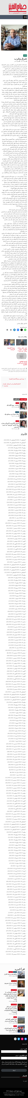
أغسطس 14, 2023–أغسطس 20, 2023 (15, 827)
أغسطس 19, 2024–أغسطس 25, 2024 (15, 694)
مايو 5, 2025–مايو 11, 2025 (18, 606)
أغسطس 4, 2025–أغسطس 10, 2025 (16, 572)
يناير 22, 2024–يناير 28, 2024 (18, 767)
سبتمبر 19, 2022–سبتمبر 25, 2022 (16, 951)
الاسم (23, 1049)
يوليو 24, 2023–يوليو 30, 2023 (17, 834)
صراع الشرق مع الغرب (7, 369)
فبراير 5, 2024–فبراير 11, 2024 (17, 762)
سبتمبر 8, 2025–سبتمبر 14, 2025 (17, 559)
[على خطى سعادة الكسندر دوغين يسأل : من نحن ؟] (21, 342)
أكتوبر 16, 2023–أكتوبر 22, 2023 (17, 803)
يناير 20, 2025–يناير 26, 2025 (18, 642)
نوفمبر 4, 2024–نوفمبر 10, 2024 (17, 666)
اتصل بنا (25, 1081)
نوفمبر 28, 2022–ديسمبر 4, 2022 (17, 925)
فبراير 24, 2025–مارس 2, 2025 (17, 629)
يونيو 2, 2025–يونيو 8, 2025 (18, 595)
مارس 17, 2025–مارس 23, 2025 (17, 621)
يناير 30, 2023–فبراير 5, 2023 (18, 899)
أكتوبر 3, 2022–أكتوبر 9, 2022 (18, 946)
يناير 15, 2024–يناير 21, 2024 (18, 769)
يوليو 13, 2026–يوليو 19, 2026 (17, 450)
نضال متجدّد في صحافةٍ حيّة (12, 414)
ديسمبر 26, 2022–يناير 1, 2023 (17, 912)
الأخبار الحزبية (13, 990)
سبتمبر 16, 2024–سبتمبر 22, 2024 (16, 684)
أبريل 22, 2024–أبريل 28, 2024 (17, 733)
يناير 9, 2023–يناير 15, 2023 (18, 907)
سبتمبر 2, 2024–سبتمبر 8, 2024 (17, 689)
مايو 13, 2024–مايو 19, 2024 (18, 728)
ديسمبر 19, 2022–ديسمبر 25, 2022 (16, 917)
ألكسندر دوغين (22, 368)
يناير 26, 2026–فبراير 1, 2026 (18, 510)
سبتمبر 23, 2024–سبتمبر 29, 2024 (16, 681)
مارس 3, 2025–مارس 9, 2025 (17, 627)
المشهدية (10, 971)
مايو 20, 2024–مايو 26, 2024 (18, 725)
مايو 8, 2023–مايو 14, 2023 (18, 863)
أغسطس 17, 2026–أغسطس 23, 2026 (15, 440)
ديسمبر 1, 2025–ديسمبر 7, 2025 (17, 528)
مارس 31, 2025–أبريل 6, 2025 (17, 616)
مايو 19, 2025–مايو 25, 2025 (18, 601)
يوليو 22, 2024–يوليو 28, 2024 (17, 705)
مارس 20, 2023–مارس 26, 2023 (17, 881)
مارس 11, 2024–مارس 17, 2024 (17, 749)
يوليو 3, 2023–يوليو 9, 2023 (18, 842)
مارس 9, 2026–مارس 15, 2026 (17, 494)
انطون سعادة (22, 369)
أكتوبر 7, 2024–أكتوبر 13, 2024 (17, 676)
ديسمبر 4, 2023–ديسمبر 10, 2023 (17, 785)
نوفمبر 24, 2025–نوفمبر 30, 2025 (17, 531)
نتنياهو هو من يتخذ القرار (10, 974)
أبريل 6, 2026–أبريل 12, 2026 (18, 484)
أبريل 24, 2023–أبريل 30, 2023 (17, 868)
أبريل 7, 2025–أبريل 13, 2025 (18, 614)
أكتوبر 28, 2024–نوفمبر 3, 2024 (17, 668)
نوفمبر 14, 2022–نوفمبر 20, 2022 (17, 930)
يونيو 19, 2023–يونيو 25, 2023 (18, 847)
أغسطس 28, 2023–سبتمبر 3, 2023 (16, 821)
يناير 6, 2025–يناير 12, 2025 (18, 647)
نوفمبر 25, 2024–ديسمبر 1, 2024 (17, 658)
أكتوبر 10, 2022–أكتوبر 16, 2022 (17, 943)
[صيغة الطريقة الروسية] (9, 342)
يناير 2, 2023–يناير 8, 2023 (18, 910)
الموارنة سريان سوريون (10, 983)
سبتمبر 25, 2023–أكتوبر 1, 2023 (17, 811)
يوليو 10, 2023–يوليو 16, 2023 (17, 840)
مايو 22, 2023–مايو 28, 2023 (18, 858)
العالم (25, 55)
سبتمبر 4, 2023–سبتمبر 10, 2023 (17, 819)
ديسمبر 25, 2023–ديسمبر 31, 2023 (16, 777)
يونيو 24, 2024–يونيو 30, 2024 (18, 715)
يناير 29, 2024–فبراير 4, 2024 (18, 764)
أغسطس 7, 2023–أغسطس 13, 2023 (16, 829)
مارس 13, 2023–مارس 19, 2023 (17, 884)
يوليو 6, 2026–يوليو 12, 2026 (18, 453)
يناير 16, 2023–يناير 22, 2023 (18, 904)
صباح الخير (13, 369)
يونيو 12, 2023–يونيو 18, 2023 (18, 850)
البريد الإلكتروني (21, 1055)
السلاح (6, 368)
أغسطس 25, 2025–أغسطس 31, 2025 (15, 564)
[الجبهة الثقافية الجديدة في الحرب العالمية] (21, 356)
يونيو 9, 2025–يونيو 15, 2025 (18, 593)
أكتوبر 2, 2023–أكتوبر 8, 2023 (18, 808)
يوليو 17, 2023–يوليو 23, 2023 (17, 837)
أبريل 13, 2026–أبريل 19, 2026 (17, 481)
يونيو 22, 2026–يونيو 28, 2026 (18, 458)
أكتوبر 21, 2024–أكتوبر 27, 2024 (17, 671)
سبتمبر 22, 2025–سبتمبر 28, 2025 (16, 554)
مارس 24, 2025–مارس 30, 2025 (17, 619)
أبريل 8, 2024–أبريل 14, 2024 (18, 738)
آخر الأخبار (16, 399)
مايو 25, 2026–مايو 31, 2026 (18, 468)
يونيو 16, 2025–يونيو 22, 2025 (18, 590)
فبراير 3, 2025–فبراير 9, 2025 (18, 637)
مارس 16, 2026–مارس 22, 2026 (17, 492)
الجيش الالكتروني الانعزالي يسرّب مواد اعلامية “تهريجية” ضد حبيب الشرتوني (10, 425)
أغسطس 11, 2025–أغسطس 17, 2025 (15, 570)
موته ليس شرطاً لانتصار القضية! (16, 379)
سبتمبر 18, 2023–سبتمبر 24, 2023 (16, 814)
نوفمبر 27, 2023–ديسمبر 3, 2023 (17, 788)
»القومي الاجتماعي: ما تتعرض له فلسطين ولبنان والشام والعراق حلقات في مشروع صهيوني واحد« (10, 995)
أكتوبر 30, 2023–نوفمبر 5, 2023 (17, 798)
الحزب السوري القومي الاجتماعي (13, 368)
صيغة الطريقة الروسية (11, 348)
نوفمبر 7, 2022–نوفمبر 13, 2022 (17, 933)
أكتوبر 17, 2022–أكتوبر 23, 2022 (17, 941)
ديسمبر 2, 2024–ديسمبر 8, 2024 (17, 655)
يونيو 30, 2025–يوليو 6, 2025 (18, 585)
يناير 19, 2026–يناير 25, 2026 (18, 512)
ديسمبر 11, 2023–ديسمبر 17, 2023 (16, 782)
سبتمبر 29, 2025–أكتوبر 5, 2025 (17, 551)
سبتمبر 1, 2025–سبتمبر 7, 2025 (17, 562)
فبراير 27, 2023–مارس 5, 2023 (17, 889)
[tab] (23, 399)
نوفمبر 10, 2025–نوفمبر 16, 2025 (17, 536)
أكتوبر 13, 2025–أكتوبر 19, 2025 (17, 546)
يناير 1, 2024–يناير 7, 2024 (18, 775)
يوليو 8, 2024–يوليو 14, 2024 (18, 710)
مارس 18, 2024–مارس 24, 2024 (17, 746)
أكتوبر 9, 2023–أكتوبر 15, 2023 (17, 806)
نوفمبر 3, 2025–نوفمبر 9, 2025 (17, 538)
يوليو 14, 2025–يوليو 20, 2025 (17, 580)
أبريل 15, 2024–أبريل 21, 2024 (17, 736)
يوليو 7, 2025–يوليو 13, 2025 (18, 583)
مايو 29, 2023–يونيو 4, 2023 (18, 855)
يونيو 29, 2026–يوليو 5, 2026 (18, 455)
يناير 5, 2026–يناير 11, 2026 (18, 518)
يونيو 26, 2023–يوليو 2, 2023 (18, 845)
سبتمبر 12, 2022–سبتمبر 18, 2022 (16, 954)
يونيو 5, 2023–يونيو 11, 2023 (18, 853)
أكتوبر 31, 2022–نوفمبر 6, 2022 (17, 936)
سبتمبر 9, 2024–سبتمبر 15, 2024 (17, 686)
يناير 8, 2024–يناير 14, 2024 (18, 772)
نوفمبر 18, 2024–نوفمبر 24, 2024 (17, 660)
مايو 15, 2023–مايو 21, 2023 (18, 860)
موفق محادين (10, 371)
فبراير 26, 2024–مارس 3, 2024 (17, 754)
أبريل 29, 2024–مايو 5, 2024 (18, 731)
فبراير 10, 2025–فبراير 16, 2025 (17, 634)
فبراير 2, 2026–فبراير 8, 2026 (18, 507)
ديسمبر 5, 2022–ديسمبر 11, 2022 (17, 923)
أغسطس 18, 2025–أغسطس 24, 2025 (15, 567)
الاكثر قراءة (23, 399)
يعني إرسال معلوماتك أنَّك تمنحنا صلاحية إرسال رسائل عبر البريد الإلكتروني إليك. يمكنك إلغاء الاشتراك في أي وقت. (14, 1064)
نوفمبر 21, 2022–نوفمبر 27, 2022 (17, 928)
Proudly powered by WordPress (11, 1093)
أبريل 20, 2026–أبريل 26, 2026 (17, 479)
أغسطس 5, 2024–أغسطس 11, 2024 (16, 699)
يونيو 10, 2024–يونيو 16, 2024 (18, 718)
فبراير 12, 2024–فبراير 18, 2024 (17, 759)
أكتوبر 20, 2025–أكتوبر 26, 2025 (17, 544)
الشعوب (2, 368)
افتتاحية (17, 412)
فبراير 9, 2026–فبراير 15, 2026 (17, 505)
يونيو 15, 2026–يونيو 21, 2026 (18, 460)
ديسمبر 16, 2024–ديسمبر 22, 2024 (16, 650)
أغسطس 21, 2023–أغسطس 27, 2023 (15, 824)
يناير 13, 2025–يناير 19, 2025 (18, 645)
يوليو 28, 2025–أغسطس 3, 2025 (17, 575)
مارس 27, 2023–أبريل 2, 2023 (17, 879)
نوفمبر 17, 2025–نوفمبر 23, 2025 (17, 533)
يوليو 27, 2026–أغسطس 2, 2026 (17, 445)
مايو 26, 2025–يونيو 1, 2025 (18, 598)
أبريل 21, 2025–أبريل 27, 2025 (17, 611)
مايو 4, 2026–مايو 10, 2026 (18, 473)
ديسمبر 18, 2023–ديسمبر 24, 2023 (16, 780)
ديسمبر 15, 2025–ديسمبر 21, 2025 (16, 523)
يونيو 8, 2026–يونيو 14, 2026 (18, 463)
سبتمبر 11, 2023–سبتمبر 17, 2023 (16, 816)
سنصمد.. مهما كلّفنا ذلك (13, 405)
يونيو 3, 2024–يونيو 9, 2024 (18, 720)
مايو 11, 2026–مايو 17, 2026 (18, 471)
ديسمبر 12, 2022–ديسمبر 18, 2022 (16, 920)
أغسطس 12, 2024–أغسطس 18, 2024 (15, 697)
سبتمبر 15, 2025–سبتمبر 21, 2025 (16, 557)
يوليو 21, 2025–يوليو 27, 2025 (17, 577)
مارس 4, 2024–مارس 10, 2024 (17, 751)
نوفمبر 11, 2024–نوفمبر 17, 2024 (17, 663)
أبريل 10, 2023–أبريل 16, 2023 (17, 873)
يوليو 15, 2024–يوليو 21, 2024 (17, 707)
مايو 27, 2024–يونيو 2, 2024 (18, 723)
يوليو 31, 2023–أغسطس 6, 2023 (17, 832)
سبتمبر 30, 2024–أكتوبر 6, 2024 (17, 679)
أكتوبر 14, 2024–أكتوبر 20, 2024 (17, 673)
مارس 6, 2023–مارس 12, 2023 (17, 886)
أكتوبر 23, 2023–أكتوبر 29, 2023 (17, 801)
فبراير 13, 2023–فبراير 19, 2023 (17, 894)
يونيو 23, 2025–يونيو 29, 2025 (18, 588)
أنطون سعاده (14, 981)
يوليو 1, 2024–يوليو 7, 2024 (18, 712)
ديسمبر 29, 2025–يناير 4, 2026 (17, 520)
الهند (26, 369)
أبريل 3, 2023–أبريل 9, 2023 (18, 876)
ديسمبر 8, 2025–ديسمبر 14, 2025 (17, 525)
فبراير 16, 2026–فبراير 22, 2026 (17, 502)
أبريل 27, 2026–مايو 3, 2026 (18, 476)
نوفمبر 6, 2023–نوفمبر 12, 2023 (17, 795)
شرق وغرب (18, 369)
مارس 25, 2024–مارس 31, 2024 (17, 744)
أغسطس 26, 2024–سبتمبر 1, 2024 (16, 692)
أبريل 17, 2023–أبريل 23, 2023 (17, 871)
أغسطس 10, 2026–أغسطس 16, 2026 (15, 442)
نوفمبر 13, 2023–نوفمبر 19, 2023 (17, 793)
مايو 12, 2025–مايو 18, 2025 (18, 603)
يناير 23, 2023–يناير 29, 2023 (18, 902)
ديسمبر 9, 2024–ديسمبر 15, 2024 (17, 653)
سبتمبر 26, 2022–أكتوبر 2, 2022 (17, 949)
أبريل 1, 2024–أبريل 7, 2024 (18, 741)
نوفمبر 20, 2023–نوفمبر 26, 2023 (17, 790)
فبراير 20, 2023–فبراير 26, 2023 (17, 892)
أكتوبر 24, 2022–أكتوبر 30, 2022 (17, 938)
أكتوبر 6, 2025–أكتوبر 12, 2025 (17, 549)
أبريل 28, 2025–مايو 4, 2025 (18, 608)
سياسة (17, 403)
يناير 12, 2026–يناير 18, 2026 (18, 515)
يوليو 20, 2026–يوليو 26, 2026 (17, 447)
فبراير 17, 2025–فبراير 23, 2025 (17, 632)
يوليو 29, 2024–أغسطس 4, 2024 (17, 702)
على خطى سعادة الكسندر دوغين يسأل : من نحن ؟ (22, 349)
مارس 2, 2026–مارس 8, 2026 (17, 497)
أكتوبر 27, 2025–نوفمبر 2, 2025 (17, 541)
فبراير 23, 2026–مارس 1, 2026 (17, 499)
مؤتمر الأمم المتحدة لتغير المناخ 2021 (20, 371)
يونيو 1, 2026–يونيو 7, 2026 (18, 466)
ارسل (14, 1070)
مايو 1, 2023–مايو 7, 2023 (18, 866)
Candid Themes (20, 1095)
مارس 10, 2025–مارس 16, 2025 (17, 624)
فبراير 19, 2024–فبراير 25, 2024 (17, 756)
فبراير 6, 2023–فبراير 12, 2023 (17, 897)
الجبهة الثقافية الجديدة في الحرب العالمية (22, 363)
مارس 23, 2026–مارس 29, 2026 (17, 489)
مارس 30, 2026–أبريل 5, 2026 (17, 486)
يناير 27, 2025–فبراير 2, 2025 (18, 640)
